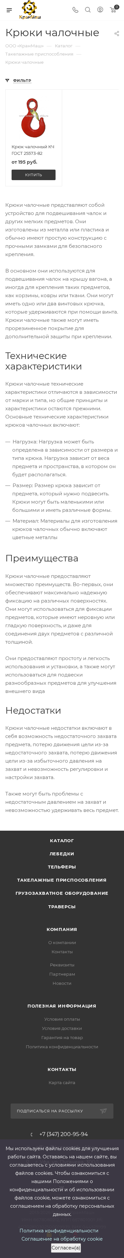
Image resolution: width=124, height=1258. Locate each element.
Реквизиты (62, 964)
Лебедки (62, 853)
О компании (62, 942)
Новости (62, 983)
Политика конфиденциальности (62, 1046)
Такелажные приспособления (62, 880)
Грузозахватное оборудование (62, 893)
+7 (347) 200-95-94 (63, 1134)
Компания (62, 929)
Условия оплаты (62, 1019)
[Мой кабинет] (100, 10)
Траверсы (61, 906)
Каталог (62, 840)
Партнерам (62, 974)
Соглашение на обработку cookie (62, 1239)
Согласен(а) (66, 1248)
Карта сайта (62, 1082)
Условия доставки (62, 1028)
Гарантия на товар (62, 1037)
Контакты (62, 951)
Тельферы (62, 866)
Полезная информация (62, 1006)
